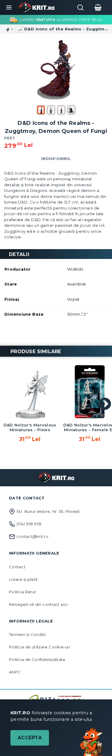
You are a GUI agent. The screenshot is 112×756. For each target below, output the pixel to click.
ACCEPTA (30, 738)
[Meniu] (9, 7)
